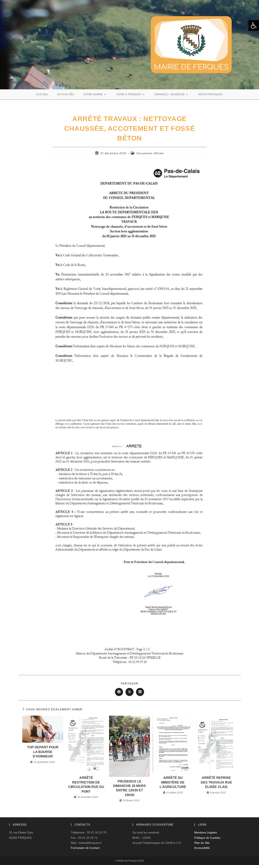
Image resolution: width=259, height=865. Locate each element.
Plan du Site (202, 842)
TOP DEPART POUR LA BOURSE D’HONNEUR (42, 752)
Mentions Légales (205, 832)
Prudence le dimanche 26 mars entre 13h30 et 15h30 (129, 788)
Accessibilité (202, 847)
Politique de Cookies (207, 837)
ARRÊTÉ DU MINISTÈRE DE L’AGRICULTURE (173, 782)
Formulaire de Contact (85, 847)
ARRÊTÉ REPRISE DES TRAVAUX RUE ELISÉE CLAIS (216, 782)
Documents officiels (150, 153)
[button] (253, 25)
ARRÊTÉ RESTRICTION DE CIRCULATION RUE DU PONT (86, 784)
